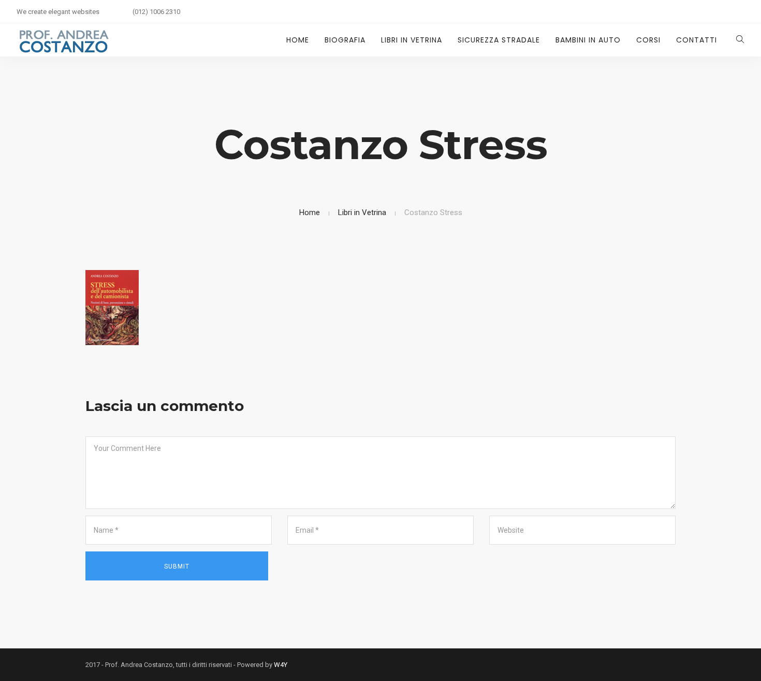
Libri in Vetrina (411, 40)
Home (297, 40)
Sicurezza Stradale (499, 40)
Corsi (648, 40)
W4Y (280, 665)
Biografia (345, 40)
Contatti (696, 40)
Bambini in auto (588, 40)
